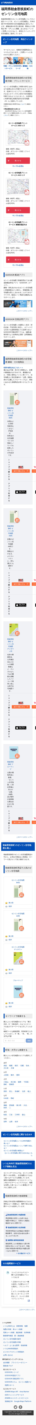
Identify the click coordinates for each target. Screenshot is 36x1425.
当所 (23, 1091)
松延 (5, 1114)
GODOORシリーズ (18, 67)
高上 (10, 1091)
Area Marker (24, 1391)
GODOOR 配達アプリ (12, 1375)
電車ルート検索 (8, 1332)
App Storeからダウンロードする (20, 492)
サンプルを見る (18, 166)
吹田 (5, 1108)
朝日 (16, 1065)
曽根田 (11, 1084)
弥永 (27, 1065)
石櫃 (22, 1065)
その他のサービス (24, 1253)
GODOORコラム (11, 1382)
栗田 (18, 1075)
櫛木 (12, 1075)
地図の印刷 (7, 1329)
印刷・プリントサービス (8, 67)
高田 (5, 1091)
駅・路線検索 (19, 1336)
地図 (26, 1326)
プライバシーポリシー (19, 1362)
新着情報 (19, 1326)
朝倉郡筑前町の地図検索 (17, 1215)
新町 (5, 1084)
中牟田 (6, 1098)
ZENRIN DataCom (26, 1412)
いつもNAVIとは (9, 1326)
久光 (25, 1105)
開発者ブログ (8, 1366)
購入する (18, 160)
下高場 (26, 1082)
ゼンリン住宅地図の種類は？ (14, 1150)
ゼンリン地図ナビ (24, 1382)
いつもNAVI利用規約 (10, 1348)
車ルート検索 (17, 1329)
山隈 (10, 1121)
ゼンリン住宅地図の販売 (12, 1339)
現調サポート (9, 1385)
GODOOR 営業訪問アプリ (14, 1379)
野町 (12, 1098)
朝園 (10, 1065)
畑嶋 (5, 1105)
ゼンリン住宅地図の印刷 (12, 1342)
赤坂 (5, 1065)
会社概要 (6, 1362)
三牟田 (17, 1114)
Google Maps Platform (22, 1401)
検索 (29, 1041)
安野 (5, 1121)
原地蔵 (11, 1105)
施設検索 (19, 1332)
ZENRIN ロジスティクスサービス (16, 1398)
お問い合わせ (8, 1355)
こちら (22, 104)
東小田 (11, 903)
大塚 (12, 1068)
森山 (23, 1114)
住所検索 (27, 1332)
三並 (10, 1114)
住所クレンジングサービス (14, 1395)
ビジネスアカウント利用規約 (13, 1352)
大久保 (6, 1068)
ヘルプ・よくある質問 (11, 1345)
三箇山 (6, 1082)
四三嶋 (13, 1082)
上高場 (6, 1075)
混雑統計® (8, 1401)
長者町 (17, 1091)
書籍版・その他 (27, 67)
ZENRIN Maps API (11, 1391)
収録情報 (24, 1345)
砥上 (29, 1091)
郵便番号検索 (8, 1336)
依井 (10, 906)
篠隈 (19, 1082)
